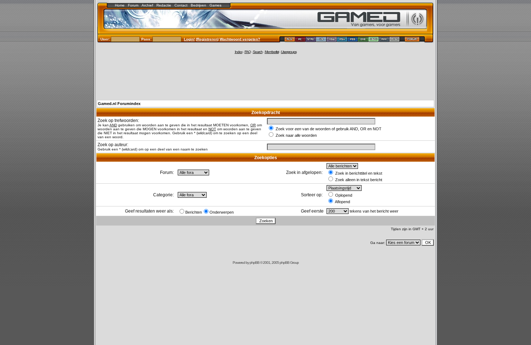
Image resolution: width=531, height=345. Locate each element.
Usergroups (289, 52)
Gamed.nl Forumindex (119, 103)
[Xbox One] (363, 40)
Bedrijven (198, 5)
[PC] (300, 40)
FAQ (248, 52)
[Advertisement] (265, 76)
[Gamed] (289, 40)
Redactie (163, 5)
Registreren (207, 39)
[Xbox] (373, 40)
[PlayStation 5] (352, 40)
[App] (384, 40)
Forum (133, 5)
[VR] (321, 40)
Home (120, 5)
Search (258, 52)
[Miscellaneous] (394, 40)
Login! (189, 39)
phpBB (254, 263)
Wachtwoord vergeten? (240, 39)
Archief (147, 5)
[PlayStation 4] (342, 40)
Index (238, 52)
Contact (180, 5)
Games (215, 5)
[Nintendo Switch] (332, 40)
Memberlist (272, 52)
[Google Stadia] (311, 40)
